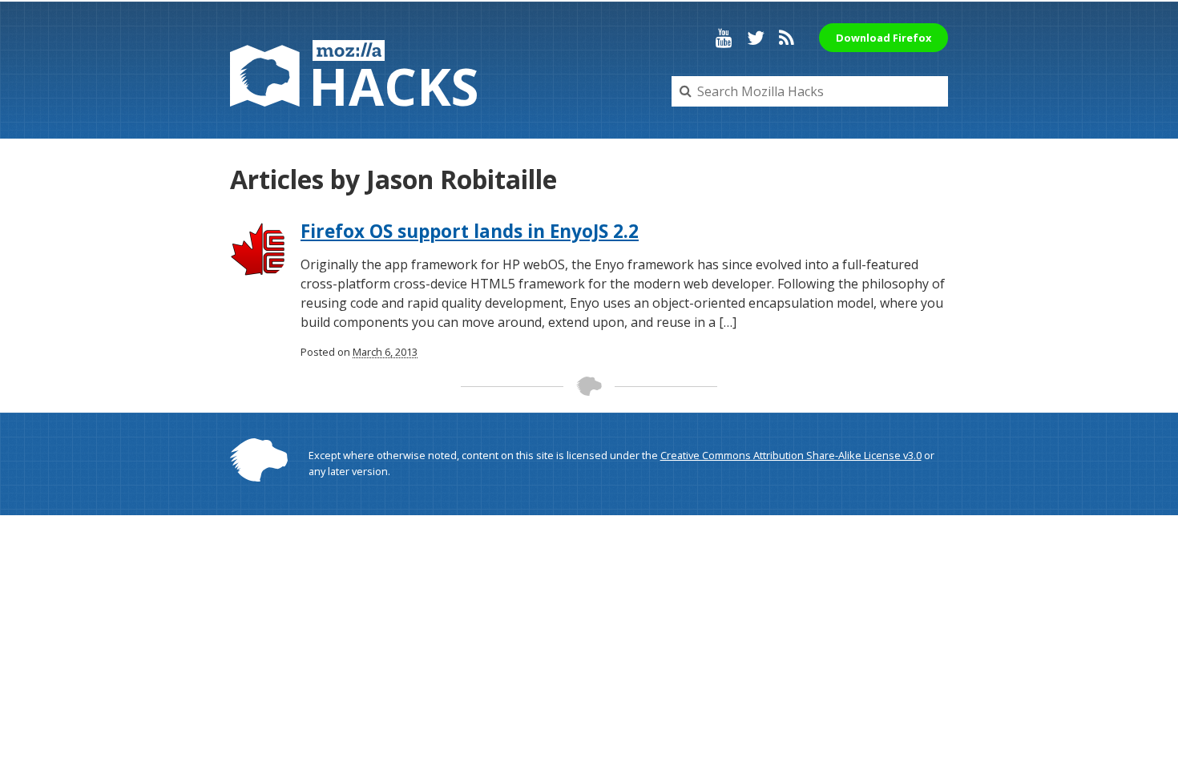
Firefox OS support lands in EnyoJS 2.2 (470, 231)
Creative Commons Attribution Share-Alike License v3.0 (791, 455)
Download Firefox (883, 37)
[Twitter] (755, 37)
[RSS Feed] (786, 37)
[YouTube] (724, 37)
